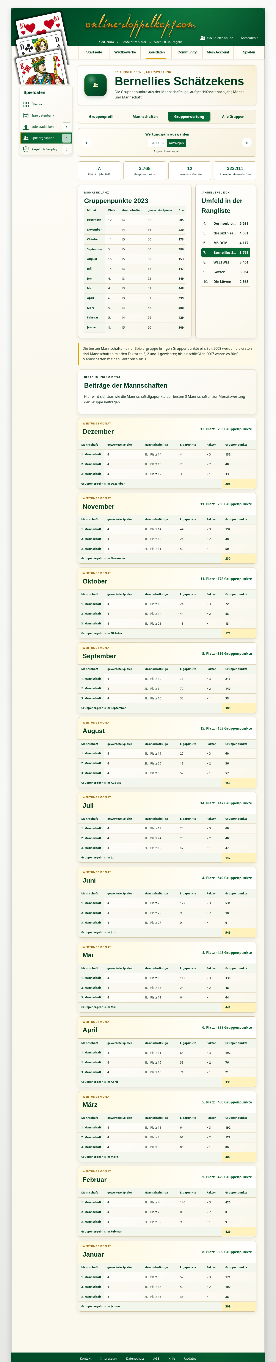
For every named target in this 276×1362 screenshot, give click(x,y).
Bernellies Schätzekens (225, 252)
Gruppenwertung (189, 116)
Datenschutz (135, 1358)
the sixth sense (225, 233)
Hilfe (171, 1358)
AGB (156, 1358)
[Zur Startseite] (141, 25)
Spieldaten (156, 52)
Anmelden (250, 38)
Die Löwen (222, 281)
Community (186, 52)
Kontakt (85, 1358)
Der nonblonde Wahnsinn (225, 223)
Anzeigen (176, 143)
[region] (134, 269)
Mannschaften (145, 116)
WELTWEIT (222, 262)
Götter (219, 272)
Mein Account (218, 52)
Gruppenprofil (101, 116)
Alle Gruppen (233, 116)
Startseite (94, 52)
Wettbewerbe (125, 52)
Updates (190, 1358)
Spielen (249, 52)
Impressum (108, 1358)
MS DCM (220, 242)
